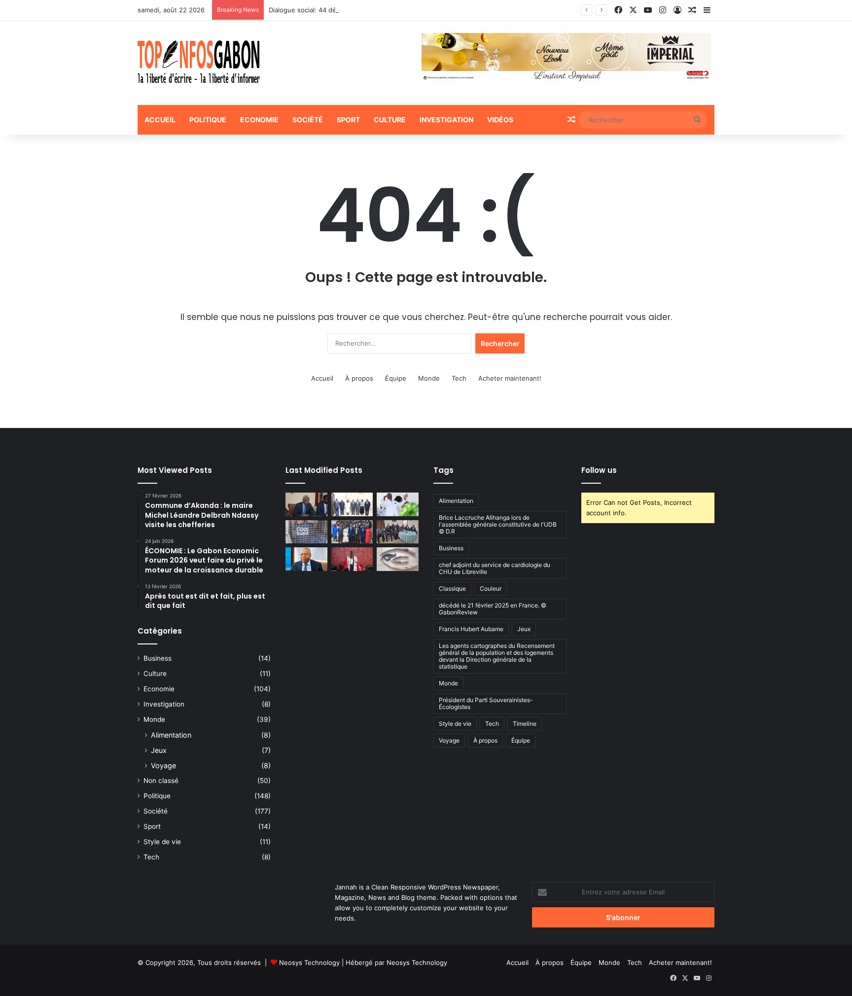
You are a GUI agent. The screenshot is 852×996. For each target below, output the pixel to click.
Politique (207, 119)
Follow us (599, 470)
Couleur (490, 588)
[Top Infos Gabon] (199, 62)
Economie (259, 119)
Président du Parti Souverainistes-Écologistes (486, 703)
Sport (348, 119)
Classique (452, 588)
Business (157, 658)
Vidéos (500, 119)
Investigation (446, 119)
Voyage (163, 765)
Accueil (160, 119)
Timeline (524, 723)
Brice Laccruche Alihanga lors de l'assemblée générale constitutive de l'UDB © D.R (498, 524)
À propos (359, 378)
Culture (390, 119)
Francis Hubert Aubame (471, 629)
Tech (459, 378)
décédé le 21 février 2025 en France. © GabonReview (492, 609)
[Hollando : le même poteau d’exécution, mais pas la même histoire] (306, 559)
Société (307, 119)
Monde (429, 378)
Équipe (395, 378)
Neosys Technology (309, 962)
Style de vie (162, 842)
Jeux (159, 750)
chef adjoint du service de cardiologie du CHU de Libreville (494, 568)
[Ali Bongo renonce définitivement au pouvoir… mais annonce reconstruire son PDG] (398, 504)
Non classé (160, 780)
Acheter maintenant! (509, 378)
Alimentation (171, 735)
